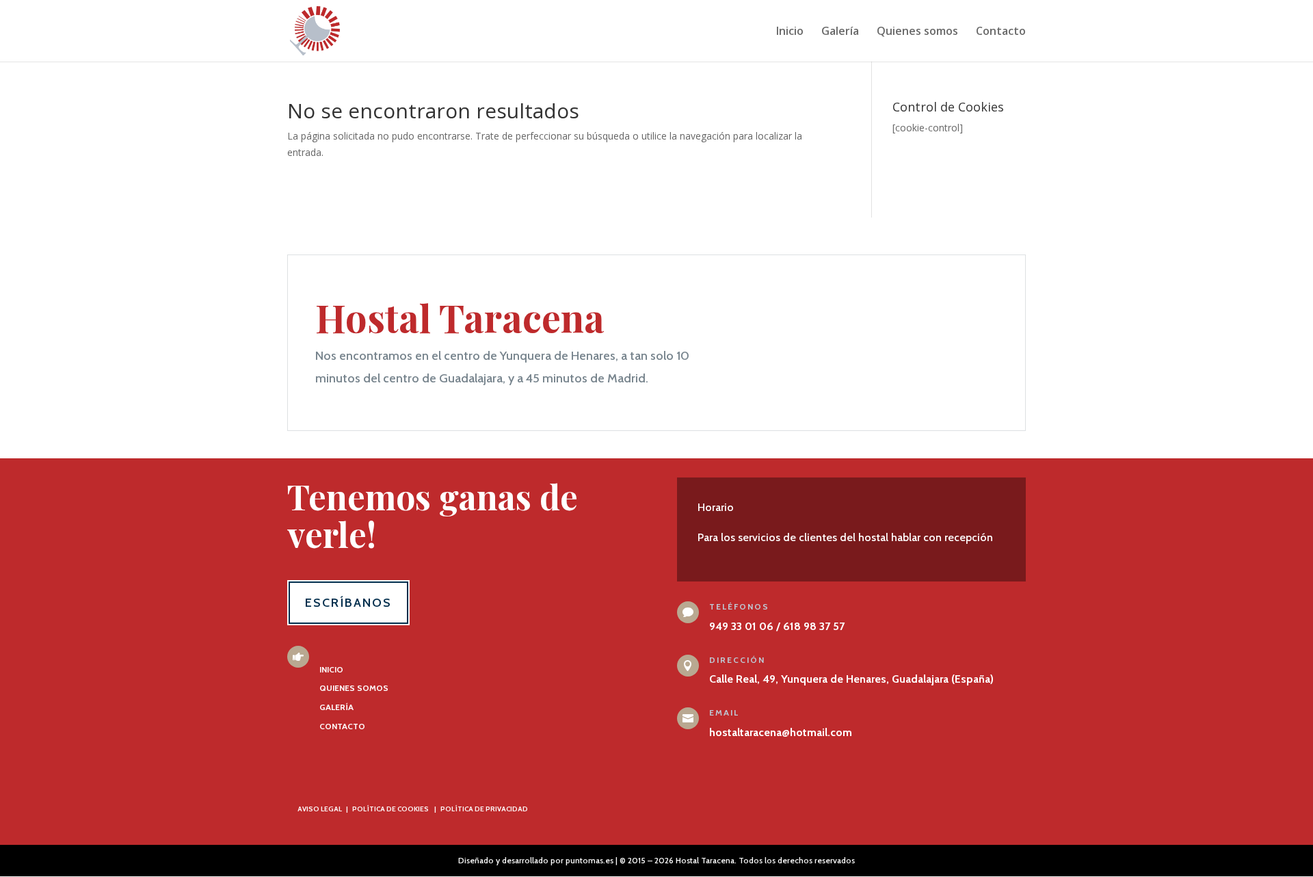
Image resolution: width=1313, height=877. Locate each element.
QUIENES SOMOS (353, 688)
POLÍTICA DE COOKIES (390, 808)
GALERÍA (336, 707)
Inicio (790, 32)
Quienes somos (917, 32)
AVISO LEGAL (319, 808)
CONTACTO (342, 726)
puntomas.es (589, 860)
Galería (840, 32)
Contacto (1001, 32)
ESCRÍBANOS (348, 602)
